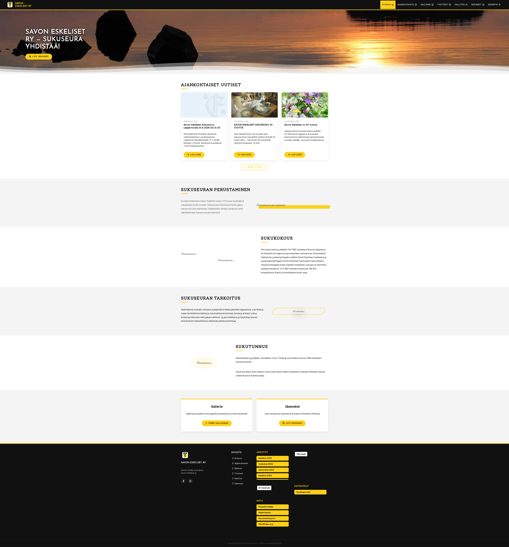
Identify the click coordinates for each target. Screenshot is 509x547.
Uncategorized (303, 492)
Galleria (426, 5)
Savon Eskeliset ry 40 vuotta (300, 124)
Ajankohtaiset (241, 463)
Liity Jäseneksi (40, 56)
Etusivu (386, 5)
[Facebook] (183, 481)
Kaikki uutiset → (256, 167)
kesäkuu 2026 (265, 458)
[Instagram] (190, 481)
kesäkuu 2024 (265, 475)
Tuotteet (442, 5)
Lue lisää (195, 155)
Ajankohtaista (405, 5)
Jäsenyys (493, 5)
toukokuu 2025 (265, 464)
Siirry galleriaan (218, 423)
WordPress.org (265, 524)
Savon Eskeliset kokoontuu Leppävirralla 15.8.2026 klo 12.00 (202, 126)
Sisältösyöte (264, 512)
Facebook (265, 488)
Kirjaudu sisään (265, 506)
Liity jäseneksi (294, 423)
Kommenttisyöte (266, 518)
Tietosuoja (301, 454)
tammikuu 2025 (266, 470)
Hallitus (460, 5)
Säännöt (476, 5)
